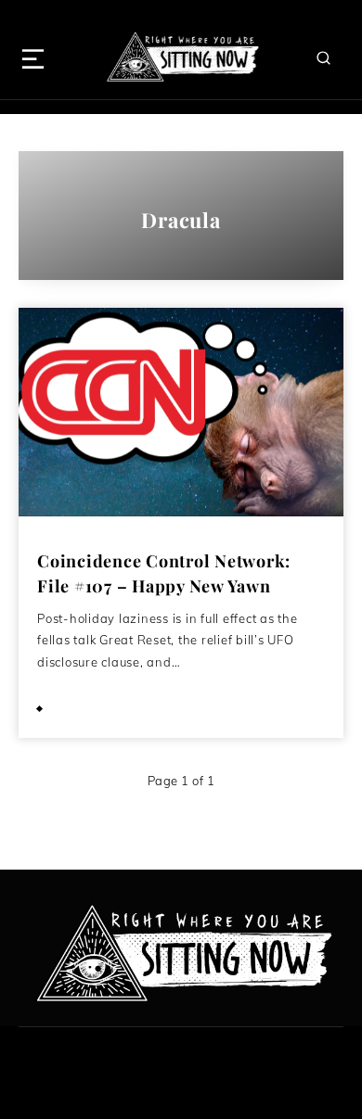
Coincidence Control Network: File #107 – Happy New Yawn (164, 573)
